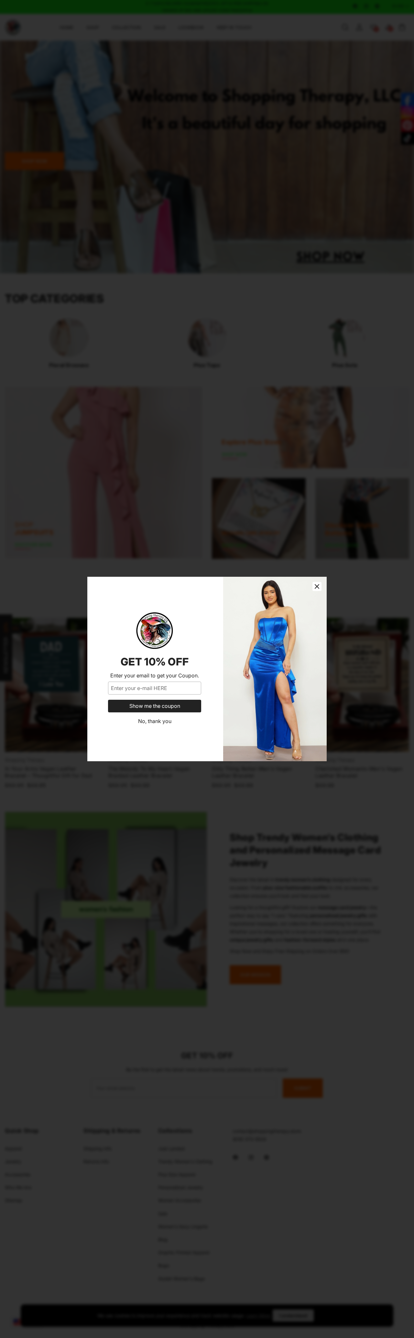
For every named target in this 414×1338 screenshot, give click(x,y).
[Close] (316, 586)
